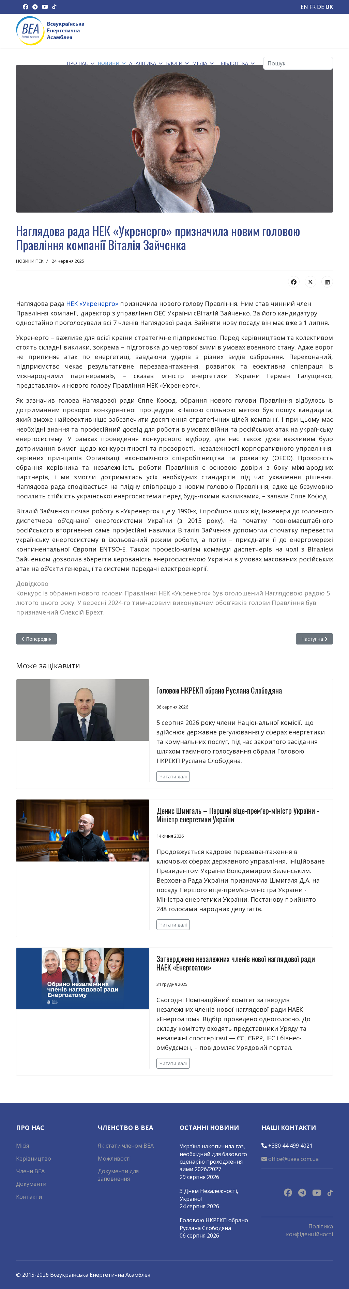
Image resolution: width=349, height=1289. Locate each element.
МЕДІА (199, 63)
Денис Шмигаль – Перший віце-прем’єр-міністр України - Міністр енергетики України (237, 814)
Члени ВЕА (30, 1171)
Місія (22, 1145)
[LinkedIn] (327, 282)
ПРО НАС (77, 63)
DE (320, 7)
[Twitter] (310, 282)
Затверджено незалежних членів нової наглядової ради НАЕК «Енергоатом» (235, 963)
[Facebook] (294, 282)
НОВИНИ (108, 63)
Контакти (29, 1196)
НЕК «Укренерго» (92, 303)
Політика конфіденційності (309, 1230)
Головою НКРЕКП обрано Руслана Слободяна (219, 690)
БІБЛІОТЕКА (234, 63)
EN (304, 7)
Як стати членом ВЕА (126, 1145)
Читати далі (173, 776)
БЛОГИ (174, 63)
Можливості (114, 1158)
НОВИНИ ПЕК (30, 261)
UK (329, 7)
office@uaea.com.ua (293, 1159)
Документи (31, 1183)
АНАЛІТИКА (142, 63)
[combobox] (298, 63)
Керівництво (33, 1158)
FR (312, 7)
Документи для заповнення (118, 1174)
